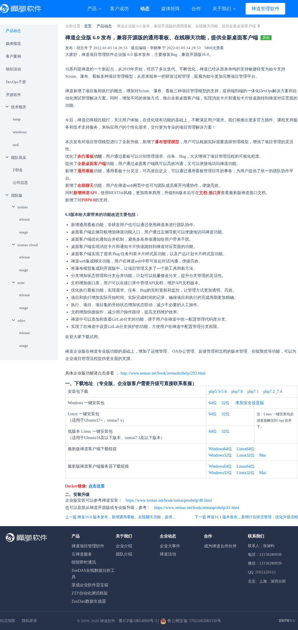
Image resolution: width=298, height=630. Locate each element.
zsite (21, 283)
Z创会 (18, 170)
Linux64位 (246, 449)
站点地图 (7, 620)
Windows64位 (220, 449)
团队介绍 (124, 554)
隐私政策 (29, 620)
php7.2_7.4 (272, 391)
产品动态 (104, 26)
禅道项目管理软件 (88, 546)
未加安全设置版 (249, 403)
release (24, 219)
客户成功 (119, 8)
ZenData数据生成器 (89, 601)
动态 (145, 8)
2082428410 (265, 572)
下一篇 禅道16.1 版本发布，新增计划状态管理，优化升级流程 (246, 517)
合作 (196, 8)
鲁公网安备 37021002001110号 (193, 621)
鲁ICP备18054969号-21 (139, 621)
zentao (22, 207)
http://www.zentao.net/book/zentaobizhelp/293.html (162, 373)
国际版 (16, 195)
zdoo (21, 320)
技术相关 (18, 107)
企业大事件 (170, 546)
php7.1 (253, 391)
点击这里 (96, 486)
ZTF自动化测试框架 (90, 593)
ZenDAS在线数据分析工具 (93, 573)
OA (175, 351)
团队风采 (18, 157)
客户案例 (13, 56)
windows (20, 132)
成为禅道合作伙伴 (220, 546)
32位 (225, 403)
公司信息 (20, 182)
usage (23, 232)
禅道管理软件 (265, 8)
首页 (88, 26)
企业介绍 (124, 546)
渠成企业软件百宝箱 (90, 585)
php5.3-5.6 (218, 391)
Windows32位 (220, 455)
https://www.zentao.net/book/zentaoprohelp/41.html (196, 507)
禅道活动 (168, 554)
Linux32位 (246, 455)
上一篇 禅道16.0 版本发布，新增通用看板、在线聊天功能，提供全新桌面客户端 (122, 517)
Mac (262, 455)
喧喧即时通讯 (84, 562)
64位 (213, 403)
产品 (92, 8)
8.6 (287, 621)
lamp (17, 119)
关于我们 (222, 8)
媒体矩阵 (170, 8)
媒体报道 (13, 43)
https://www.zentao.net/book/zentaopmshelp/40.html (168, 500)
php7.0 (237, 391)
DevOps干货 (16, 82)
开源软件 (13, 95)
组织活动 (13, 69)
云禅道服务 (82, 554)
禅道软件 (107, 621)
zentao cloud (27, 245)
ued (16, 145)
